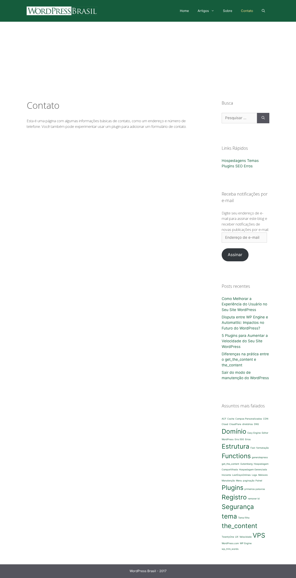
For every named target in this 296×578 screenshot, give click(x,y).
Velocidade (245, 536)
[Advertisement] (148, 54)
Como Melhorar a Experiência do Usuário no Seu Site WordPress (244, 304)
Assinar (235, 254)
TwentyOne (228, 536)
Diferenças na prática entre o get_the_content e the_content (245, 359)
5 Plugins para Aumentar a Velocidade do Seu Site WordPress (245, 341)
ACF (224, 418)
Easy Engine (254, 432)
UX (236, 536)
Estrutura (235, 446)
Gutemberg (246, 464)
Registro (234, 497)
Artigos (203, 11)
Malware (263, 475)
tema (229, 516)
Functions (236, 456)
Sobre (227, 11)
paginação (248, 480)
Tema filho (243, 517)
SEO (239, 166)
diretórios (247, 424)
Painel (258, 480)
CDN (265, 418)
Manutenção (228, 480)
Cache (230, 418)
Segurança (238, 506)
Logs (254, 475)
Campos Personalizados (248, 418)
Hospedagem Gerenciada (253, 469)
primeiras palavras (254, 489)
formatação (262, 447)
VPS (259, 535)
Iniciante (226, 475)
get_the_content (230, 464)
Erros (248, 166)
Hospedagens (234, 160)
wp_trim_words (230, 549)
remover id (254, 498)
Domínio (234, 431)
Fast (252, 447)
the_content (239, 526)
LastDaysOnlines (241, 475)
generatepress (260, 457)
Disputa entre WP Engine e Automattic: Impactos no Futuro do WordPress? (245, 322)
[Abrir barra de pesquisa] (263, 10)
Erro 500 (239, 439)
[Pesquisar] (263, 118)
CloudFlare (235, 424)
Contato (247, 11)
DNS (256, 424)
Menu (239, 480)
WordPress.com (230, 543)
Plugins (228, 166)
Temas (253, 160)
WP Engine (246, 543)
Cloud (225, 424)
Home (184, 11)
